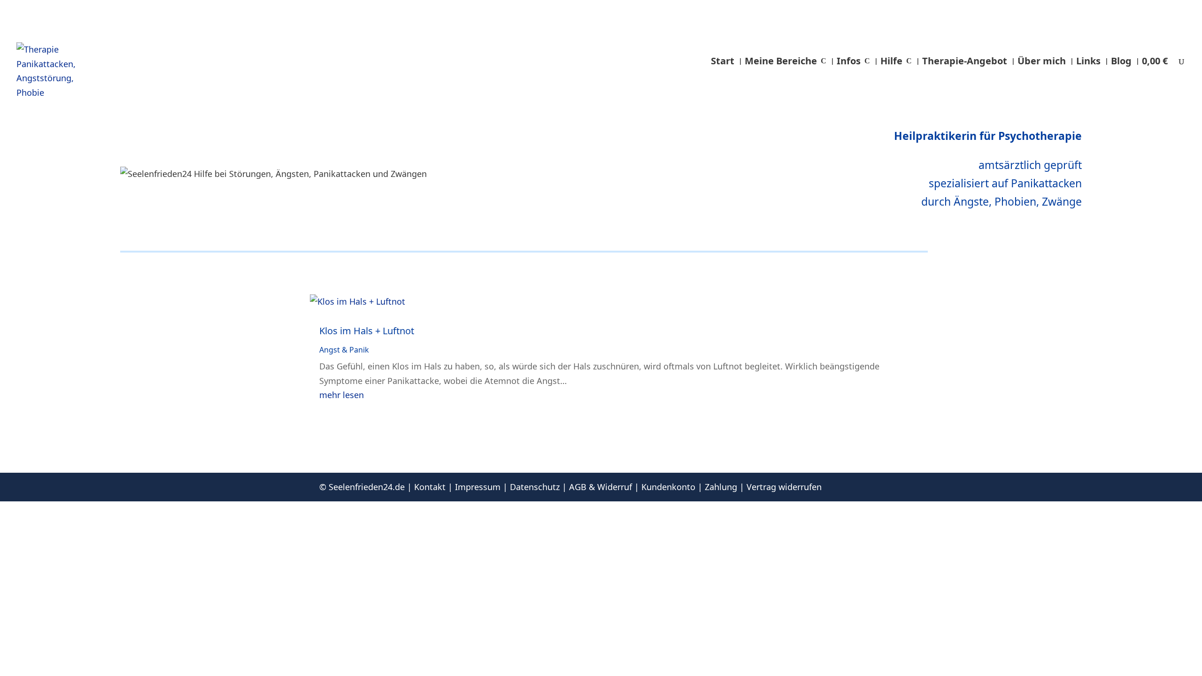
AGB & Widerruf (600, 486)
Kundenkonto (668, 486)
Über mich (1041, 60)
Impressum (478, 486)
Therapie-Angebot (964, 60)
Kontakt (430, 486)
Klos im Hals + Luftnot (366, 330)
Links (1088, 60)
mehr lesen (341, 394)
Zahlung (721, 486)
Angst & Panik (344, 350)
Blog (1121, 60)
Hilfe (891, 60)
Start (722, 60)
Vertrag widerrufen (784, 486)
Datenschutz (535, 486)
